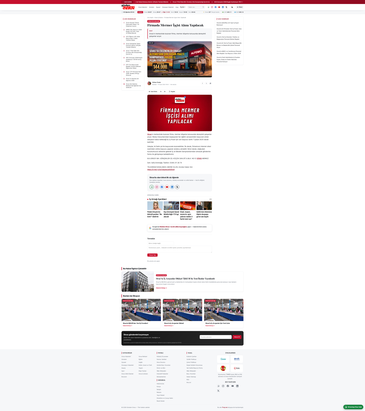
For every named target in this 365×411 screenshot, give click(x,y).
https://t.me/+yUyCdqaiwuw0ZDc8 (161, 170)
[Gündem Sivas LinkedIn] (222, 7)
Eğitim (140, 359)
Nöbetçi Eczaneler (162, 356)
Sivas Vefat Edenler (127, 374)
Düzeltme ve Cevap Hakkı (165, 398)
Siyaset (158, 7)
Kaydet (173, 91)
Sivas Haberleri (142, 7)
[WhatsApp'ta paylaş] (210, 83)
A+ (165, 91)
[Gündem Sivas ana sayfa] (128, 7)
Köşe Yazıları (142, 371)
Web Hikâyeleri (161, 371)
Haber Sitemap (191, 377)
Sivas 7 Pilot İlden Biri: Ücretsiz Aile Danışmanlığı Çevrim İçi (169, 2)
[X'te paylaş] (206, 83)
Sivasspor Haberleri (168, 7)
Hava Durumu (161, 362)
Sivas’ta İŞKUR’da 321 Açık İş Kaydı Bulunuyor (228, 24)
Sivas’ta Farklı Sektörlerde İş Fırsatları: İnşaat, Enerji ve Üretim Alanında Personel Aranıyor (228, 59)
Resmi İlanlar (161, 401)
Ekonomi (124, 377)
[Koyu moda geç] (232, 7)
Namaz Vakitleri (161, 359)
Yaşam (141, 368)
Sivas (149, 134)
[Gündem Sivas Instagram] (211, 7)
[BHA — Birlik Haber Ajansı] (237, 359)
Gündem (151, 7)
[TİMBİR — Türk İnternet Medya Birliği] (223, 359)
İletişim (159, 389)
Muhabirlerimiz (161, 377)
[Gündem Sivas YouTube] (219, 7)
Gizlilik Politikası (191, 359)
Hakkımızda (160, 383)
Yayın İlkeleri (160, 395)
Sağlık (140, 362)
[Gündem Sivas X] (226, 7)
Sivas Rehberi (143, 356)
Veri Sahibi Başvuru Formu (195, 368)
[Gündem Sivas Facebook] (215, 7)
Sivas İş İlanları (158, 17)
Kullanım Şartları (191, 356)
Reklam (159, 392)
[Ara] (203, 7)
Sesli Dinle (154, 91)
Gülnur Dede (156, 82)
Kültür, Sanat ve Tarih (145, 365)
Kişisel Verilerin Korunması (194, 365)
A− (161, 91)
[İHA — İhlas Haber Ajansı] (237, 368)
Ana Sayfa (150, 17)
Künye (159, 386)
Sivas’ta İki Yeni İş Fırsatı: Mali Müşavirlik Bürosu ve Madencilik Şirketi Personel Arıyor (229, 45)
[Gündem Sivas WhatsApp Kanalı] (208, 7)
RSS (188, 379)
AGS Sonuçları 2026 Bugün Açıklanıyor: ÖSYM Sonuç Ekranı (211, 2)
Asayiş (177, 7)
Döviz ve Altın (161, 368)
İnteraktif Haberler (162, 374)
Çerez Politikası (191, 362)
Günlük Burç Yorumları (163, 365)
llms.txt (189, 382)
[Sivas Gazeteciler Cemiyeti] (223, 368)
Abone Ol (237, 337)
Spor (122, 371)
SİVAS (199, 158)
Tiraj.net (224, 407)
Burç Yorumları (191, 374)
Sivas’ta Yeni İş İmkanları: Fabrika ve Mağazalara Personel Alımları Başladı (228, 38)
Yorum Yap (152, 255)
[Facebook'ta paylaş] (202, 83)
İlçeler (183, 7)
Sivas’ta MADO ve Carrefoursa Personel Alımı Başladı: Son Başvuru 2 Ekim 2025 (229, 52)
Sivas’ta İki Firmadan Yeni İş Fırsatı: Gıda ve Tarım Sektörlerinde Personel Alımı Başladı (229, 31)
